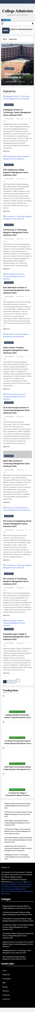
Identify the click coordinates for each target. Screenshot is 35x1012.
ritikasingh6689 (10, 81)
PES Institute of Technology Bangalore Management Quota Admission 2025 (15, 581)
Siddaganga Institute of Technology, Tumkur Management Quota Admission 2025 (17, 857)
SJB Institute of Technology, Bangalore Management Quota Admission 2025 (15, 232)
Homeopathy (7, 979)
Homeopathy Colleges (17, 711)
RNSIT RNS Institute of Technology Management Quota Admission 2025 (16, 463)
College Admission (17, 11)
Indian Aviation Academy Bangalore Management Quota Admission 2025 (15, 350)
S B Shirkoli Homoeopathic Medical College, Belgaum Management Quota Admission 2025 (17, 743)
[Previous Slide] (30, 1)
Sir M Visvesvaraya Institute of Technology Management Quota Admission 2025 (16, 410)
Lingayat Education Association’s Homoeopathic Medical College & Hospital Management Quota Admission (18, 848)
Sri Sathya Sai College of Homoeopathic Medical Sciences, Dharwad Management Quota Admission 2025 (17, 831)
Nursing (5, 987)
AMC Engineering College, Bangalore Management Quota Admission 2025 (15, 172)
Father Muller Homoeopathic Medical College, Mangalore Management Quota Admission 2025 (17, 769)
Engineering (9, 68)
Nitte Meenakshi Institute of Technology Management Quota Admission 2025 (16, 290)
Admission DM (17, 882)
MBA (4, 983)
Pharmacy (6, 991)
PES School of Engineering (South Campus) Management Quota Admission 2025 (17, 523)
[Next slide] (33, 1)
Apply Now (6, 151)
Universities (6, 995)
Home (4, 970)
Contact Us (6, 999)
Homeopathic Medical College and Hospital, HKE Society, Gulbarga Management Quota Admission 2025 (18, 840)
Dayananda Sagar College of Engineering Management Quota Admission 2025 (16, 637)
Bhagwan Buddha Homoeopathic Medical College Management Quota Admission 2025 (17, 717)
